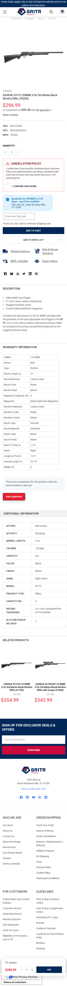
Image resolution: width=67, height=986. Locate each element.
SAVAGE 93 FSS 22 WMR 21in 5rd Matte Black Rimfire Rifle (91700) (16, 687)
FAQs (39, 861)
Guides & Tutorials (45, 928)
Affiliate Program (45, 850)
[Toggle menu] (4, 12)
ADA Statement (11, 924)
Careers (7, 858)
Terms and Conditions (50, 878)
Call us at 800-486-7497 (33, 788)
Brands (40, 922)
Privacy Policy (50, 867)
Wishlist (13, 962)
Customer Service (12, 908)
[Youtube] (33, 797)
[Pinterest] (36, 273)
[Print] (17, 273)
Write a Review (10, 115)
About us (7, 830)
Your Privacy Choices (25, 976)
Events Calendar (11, 863)
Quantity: (9, 145)
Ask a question (14, 496)
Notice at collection (15, 982)
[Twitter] (24, 273)
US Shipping (42, 856)
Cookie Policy (50, 873)
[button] (27, 110)
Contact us (8, 836)
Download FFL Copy (47, 917)
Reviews (40, 943)
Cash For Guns (11, 930)
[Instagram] (27, 797)
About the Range (12, 841)
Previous (56, 640)
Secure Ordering (44, 830)
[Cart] (62, 11)
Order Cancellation (46, 836)
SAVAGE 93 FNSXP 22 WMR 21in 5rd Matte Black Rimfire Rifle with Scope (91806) (50, 687)
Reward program (12, 919)
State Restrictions (12, 913)
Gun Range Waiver (12, 852)
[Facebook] (5, 273)
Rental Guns (9, 847)
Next (63, 640)
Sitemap (40, 948)
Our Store (8, 825)
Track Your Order (45, 825)
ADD (49, 970)
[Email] (11, 273)
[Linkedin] (30, 273)
